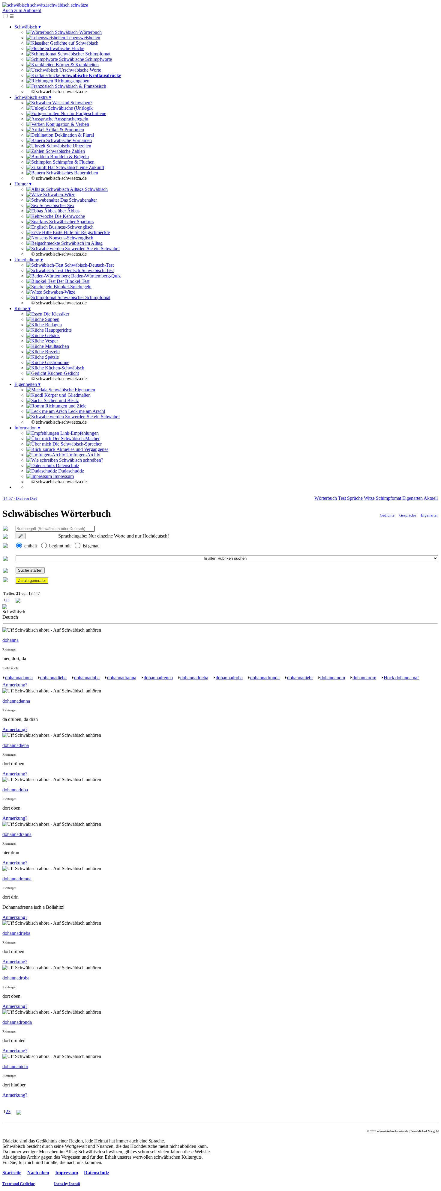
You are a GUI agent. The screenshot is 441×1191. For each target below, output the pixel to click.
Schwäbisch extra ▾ (32, 97)
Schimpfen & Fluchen (73, 161)
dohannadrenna (158, 677)
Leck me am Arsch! (86, 411)
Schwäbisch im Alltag (81, 243)
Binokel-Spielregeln (72, 286)
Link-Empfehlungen (79, 433)
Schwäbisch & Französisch (80, 86)
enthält (30, 545)
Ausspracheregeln (70, 118)
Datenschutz (67, 465)
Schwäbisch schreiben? (80, 460)
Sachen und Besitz (61, 400)
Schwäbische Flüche (64, 48)
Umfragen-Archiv (82, 454)
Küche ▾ (22, 308)
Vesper (51, 340)
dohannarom (364, 677)
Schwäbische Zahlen (64, 151)
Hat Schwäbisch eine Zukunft (75, 167)
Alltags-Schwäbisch (88, 189)
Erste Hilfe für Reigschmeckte (81, 232)
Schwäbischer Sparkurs (71, 221)
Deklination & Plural (73, 135)
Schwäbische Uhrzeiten (68, 145)
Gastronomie (56, 362)
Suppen (51, 319)
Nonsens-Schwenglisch (70, 237)
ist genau (91, 545)
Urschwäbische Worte (79, 70)
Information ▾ (27, 427)
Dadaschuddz (70, 470)
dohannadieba (53, 677)
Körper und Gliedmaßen (67, 395)
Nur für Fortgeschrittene (82, 113)
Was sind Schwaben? (71, 102)
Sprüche (355, 498)
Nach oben (38, 1172)
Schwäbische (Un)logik (70, 108)
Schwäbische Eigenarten (71, 389)
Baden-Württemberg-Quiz (95, 275)
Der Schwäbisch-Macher (75, 438)
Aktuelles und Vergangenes (82, 449)
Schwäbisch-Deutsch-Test (88, 265)
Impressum (63, 476)
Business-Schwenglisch (71, 227)
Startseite (11, 1172)
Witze (369, 498)
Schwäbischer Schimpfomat (83, 53)
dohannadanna (19, 677)
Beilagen (53, 324)
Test (342, 498)
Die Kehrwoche (69, 216)
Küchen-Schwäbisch (64, 367)
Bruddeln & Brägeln (69, 156)
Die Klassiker (55, 313)
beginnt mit (60, 545)
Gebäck (52, 335)
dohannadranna (121, 677)
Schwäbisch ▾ (27, 26)
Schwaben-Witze (58, 194)
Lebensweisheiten (82, 37)
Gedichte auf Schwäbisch (73, 43)
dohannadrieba (194, 677)
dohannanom (332, 677)
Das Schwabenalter (78, 200)
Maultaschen (56, 346)
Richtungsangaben (71, 80)
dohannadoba (87, 677)
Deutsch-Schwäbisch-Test (88, 270)
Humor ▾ (23, 183)
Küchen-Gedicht (62, 373)
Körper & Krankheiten (77, 64)
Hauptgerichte (58, 330)
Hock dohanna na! (401, 677)
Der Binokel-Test (72, 281)
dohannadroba (229, 677)
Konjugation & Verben (67, 124)
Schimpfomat (388, 498)
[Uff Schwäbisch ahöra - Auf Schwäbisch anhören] (51, 630)
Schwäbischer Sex (56, 205)
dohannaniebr (300, 677)
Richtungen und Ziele (65, 405)
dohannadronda (265, 677)
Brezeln (52, 351)
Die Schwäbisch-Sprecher (76, 443)
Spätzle (51, 357)
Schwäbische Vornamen (68, 140)
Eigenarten (412, 498)
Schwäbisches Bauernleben (71, 172)
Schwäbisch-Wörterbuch (78, 32)
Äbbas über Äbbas (61, 210)
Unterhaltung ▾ (28, 259)
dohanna (10, 640)
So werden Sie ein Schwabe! (92, 248)
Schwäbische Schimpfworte (85, 59)
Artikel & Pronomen (64, 129)
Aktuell (431, 498)
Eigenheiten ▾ (27, 384)
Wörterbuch (325, 498)
